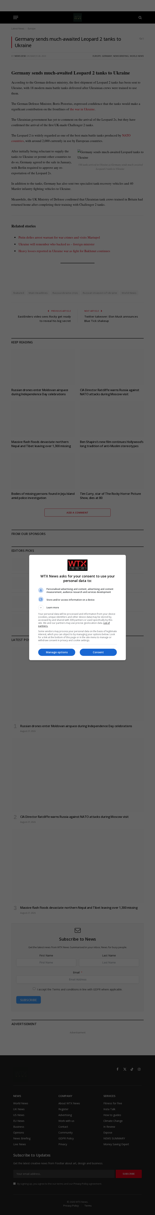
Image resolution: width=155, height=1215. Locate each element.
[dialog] (77, 607)
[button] (77, 607)
